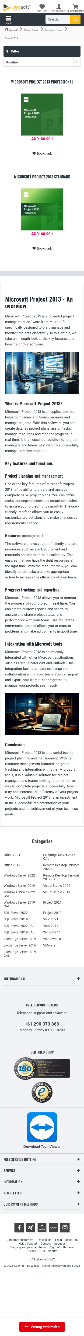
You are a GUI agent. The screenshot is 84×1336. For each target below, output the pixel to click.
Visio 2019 (50, 926)
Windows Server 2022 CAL (19, 894)
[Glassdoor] (42, 1227)
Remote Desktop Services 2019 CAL (61, 877)
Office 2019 (12, 865)
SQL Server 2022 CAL (19, 926)
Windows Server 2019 (19, 885)
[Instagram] (65, 1227)
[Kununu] (53, 1227)
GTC (42, 1251)
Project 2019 (52, 913)
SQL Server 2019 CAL (19, 932)
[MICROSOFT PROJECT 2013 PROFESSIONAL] (42, 115)
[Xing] (30, 1227)
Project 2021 (52, 902)
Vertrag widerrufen (45, 1327)
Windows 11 (52, 932)
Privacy (31, 1251)
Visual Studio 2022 (56, 885)
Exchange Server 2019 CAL (20, 953)
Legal (58, 1240)
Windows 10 (52, 939)
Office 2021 (12, 855)
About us (60, 1243)
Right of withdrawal (62, 1247)
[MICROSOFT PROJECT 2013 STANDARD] (42, 209)
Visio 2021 (50, 919)
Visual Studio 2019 (56, 892)
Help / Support (28, 1243)
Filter (14, 51)
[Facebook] (19, 1227)
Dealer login (44, 1240)
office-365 (71, 1240)
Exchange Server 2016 (20, 945)
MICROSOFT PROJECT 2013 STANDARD (42, 177)
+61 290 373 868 (42, 1024)
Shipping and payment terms (28, 1247)
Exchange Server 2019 (20, 939)
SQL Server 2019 (16, 919)
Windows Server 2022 (19, 875)
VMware (49, 945)
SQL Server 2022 (16, 913)
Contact (46, 1243)
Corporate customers (20, 1240)
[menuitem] (75, 8)
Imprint (52, 1251)
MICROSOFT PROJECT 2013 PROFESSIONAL (42, 82)
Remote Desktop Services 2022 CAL (61, 867)
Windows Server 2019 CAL (19, 904)
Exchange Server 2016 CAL (59, 856)
